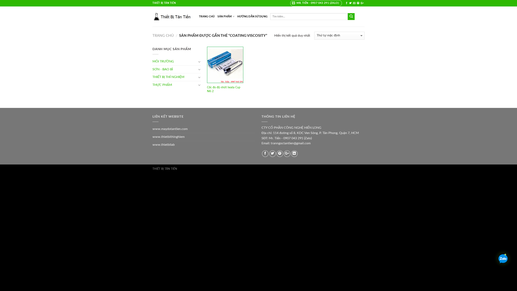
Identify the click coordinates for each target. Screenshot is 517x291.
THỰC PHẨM (162, 84)
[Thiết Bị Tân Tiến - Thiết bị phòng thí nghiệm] (172, 16)
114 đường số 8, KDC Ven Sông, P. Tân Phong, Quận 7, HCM (316, 133)
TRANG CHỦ (207, 16)
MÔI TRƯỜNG (163, 61)
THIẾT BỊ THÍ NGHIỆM (168, 77)
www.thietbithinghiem (168, 136)
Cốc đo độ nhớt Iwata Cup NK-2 (223, 89)
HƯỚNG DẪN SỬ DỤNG (252, 16)
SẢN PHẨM (225, 16)
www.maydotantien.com (170, 129)
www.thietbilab (163, 144)
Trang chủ (163, 36)
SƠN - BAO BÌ (162, 69)
